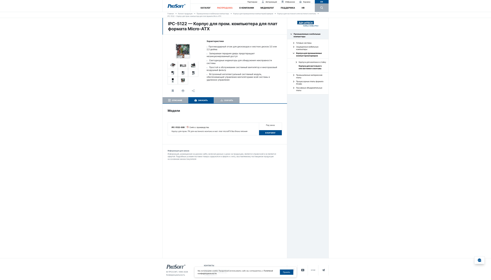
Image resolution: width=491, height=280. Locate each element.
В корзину (270, 133)
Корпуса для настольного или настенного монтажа (296, 14)
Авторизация (271, 2)
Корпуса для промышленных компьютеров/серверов (253, 14)
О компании (246, 8)
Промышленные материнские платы (309, 76)
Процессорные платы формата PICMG (309, 82)
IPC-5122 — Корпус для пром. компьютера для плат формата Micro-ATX (194, 16)
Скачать (228, 100)
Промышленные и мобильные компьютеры (213, 14)
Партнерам (252, 2)
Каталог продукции (185, 14)
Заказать (203, 100)
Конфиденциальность (175, 275)
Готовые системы (304, 43)
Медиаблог (267, 8)
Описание (177, 100)
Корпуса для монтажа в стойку (312, 62)
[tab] (175, 100)
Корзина (306, 2)
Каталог (206, 8)
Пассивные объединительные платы (309, 89)
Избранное (290, 2)
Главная (171, 14)
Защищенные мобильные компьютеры (307, 48)
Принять (286, 272)
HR (303, 8)
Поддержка (288, 8)
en (321, 2)
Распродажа (225, 8)
